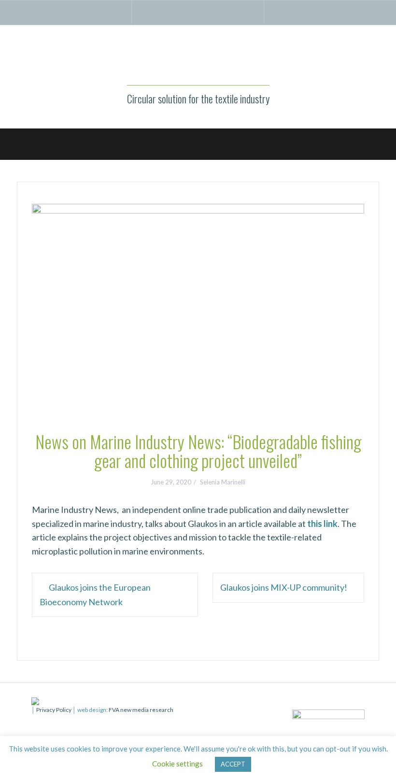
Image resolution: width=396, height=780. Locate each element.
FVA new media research (140, 709)
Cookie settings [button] (177, 763)
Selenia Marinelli (222, 482)
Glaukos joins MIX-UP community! (283, 587)
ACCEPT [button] (233, 764)
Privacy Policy (53, 709)
